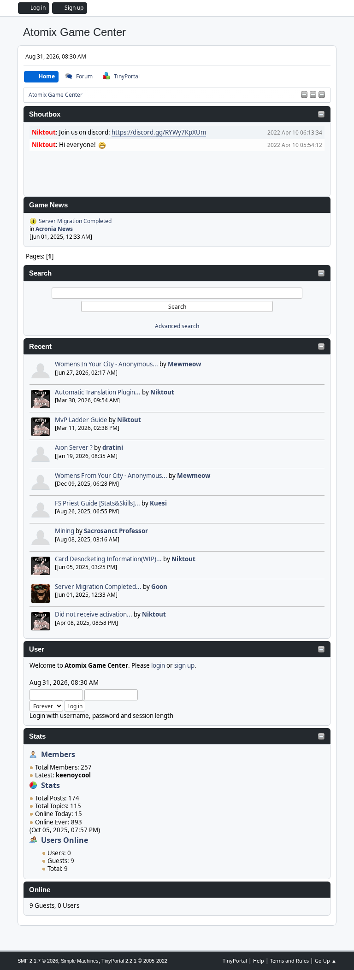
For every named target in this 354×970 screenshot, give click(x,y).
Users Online (64, 840)
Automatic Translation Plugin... (98, 392)
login (158, 665)
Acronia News (54, 229)
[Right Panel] (304, 95)
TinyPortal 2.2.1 (118, 961)
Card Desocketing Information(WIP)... (108, 559)
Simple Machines (80, 961)
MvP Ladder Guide (81, 420)
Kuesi (158, 503)
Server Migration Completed (75, 221)
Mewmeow (184, 364)
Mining (64, 531)
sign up (184, 665)
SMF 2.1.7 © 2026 (38, 961)
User (36, 649)
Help (258, 960)
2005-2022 (155, 961)
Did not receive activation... (93, 614)
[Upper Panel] (313, 95)
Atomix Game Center (74, 32)
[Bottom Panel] (321, 95)
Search (40, 273)
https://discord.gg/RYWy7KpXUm (159, 132)
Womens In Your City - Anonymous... (106, 364)
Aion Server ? (74, 447)
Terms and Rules (289, 960)
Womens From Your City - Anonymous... (111, 475)
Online (39, 890)
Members (58, 754)
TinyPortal (235, 960)
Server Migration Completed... (98, 586)
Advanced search (177, 326)
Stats (37, 736)
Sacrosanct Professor (116, 531)
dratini (112, 447)
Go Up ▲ (325, 960)
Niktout (162, 392)
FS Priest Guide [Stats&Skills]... (97, 503)
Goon (159, 586)
